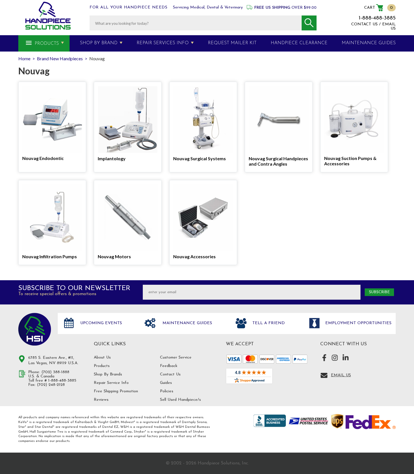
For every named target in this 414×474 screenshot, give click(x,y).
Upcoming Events (100, 323)
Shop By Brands (108, 374)
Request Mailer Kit (232, 43)
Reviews (101, 400)
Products (47, 43)
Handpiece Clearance (299, 43)
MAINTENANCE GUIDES (369, 43)
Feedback (168, 366)
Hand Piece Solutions (34, 329)
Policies (166, 391)
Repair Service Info (111, 383)
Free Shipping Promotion (116, 391)
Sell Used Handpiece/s (180, 400)
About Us (102, 357)
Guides (166, 383)
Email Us (341, 375)
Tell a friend (268, 323)
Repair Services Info (163, 43)
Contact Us (170, 374)
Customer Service (176, 357)
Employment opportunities (357, 323)
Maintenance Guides (186, 323)
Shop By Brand (98, 43)
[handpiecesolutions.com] (48, 16)
